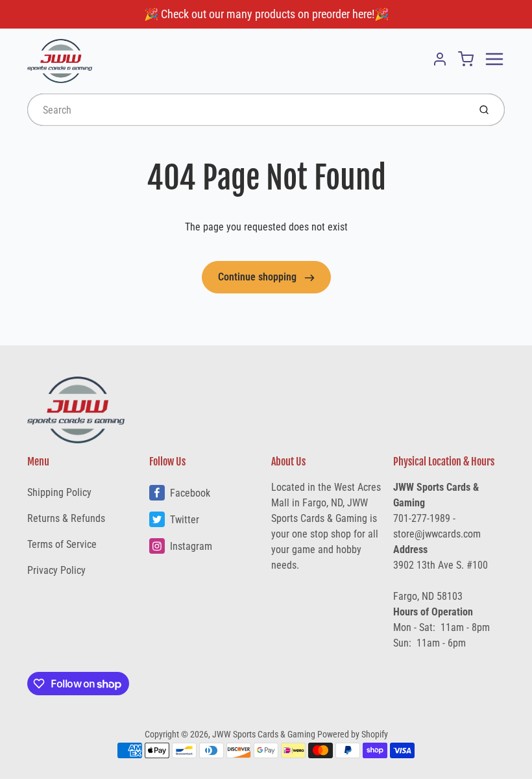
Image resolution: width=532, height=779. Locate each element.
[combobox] (246, 109)
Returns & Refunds (66, 518)
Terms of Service (62, 544)
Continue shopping (258, 277)
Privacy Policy (56, 570)
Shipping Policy (59, 492)
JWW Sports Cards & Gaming (263, 734)
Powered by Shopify (352, 734)
